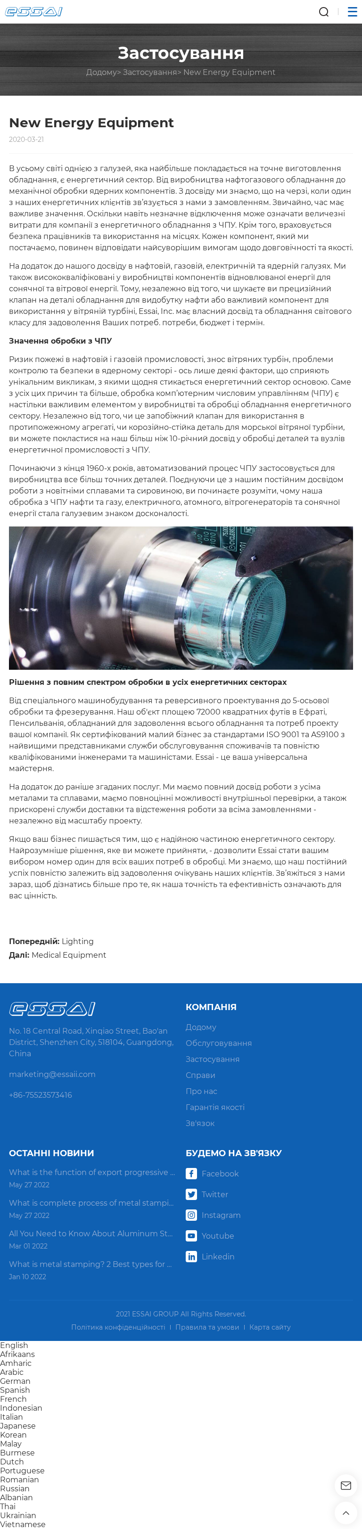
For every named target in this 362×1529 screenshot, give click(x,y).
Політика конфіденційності (118, 1327)
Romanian (19, 1479)
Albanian (16, 1497)
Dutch (12, 1461)
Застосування (150, 72)
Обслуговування (219, 1043)
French (13, 1399)
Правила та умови (207, 1327)
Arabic (12, 1372)
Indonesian (21, 1408)
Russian (15, 1488)
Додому (101, 72)
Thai (8, 1506)
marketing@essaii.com (52, 1074)
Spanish (15, 1390)
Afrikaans (17, 1354)
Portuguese (22, 1470)
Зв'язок (200, 1123)
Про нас (201, 1091)
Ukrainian (18, 1515)
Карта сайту (270, 1327)
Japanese (18, 1426)
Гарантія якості (215, 1107)
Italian (11, 1417)
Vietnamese (23, 1524)
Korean (13, 1434)
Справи (200, 1075)
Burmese (17, 1452)
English (14, 1345)
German (15, 1381)
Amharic (16, 1363)
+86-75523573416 (40, 1095)
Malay (11, 1443)
